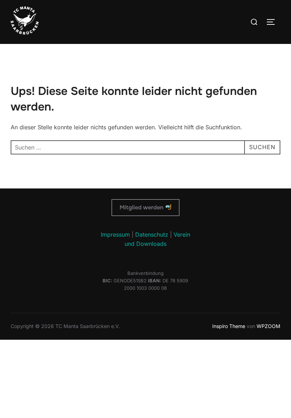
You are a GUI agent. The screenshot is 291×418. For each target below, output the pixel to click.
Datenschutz (151, 234)
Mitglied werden (142, 207)
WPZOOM (268, 326)
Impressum (115, 234)
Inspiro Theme (228, 326)
